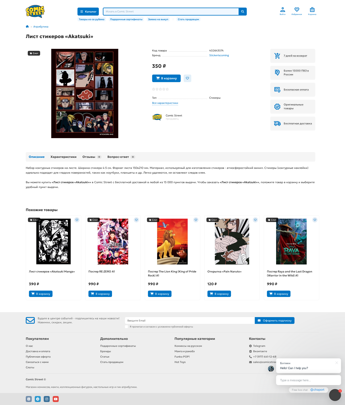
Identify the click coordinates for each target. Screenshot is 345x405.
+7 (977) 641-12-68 (264, 356)
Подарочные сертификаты (126, 19)
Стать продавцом (188, 19)
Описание (37, 157)
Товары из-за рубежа (91, 19)
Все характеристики (165, 103)
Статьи (104, 356)
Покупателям (37, 339)
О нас (29, 346)
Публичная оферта (38, 356)
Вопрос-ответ (120, 157)
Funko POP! (182, 356)
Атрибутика (40, 26)
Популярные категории (194, 339)
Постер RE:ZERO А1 (101, 271)
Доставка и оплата (38, 351)
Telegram (259, 346)
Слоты (30, 367)
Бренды (105, 351)
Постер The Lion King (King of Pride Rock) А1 (172, 273)
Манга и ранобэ (184, 351)
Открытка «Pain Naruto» (224, 271)
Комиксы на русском (188, 346)
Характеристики (63, 157)
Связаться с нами (37, 362)
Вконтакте (260, 351)
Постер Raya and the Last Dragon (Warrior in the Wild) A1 (289, 273)
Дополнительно (114, 339)
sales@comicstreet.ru (267, 362)
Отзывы (91, 157)
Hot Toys (180, 362)
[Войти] (282, 9)
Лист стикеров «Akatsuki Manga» (52, 271)
